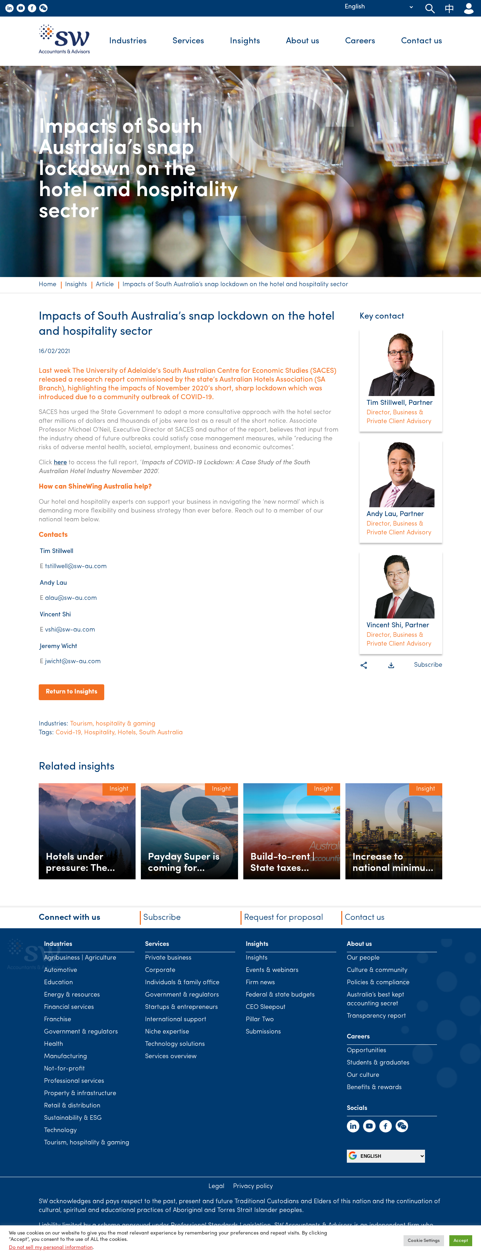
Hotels (127, 733)
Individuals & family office (182, 983)
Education (58, 983)
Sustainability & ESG (73, 1118)
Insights (245, 41)
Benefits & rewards (374, 1088)
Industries (128, 41)
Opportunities (366, 1051)
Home (47, 285)
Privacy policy (253, 1186)
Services (188, 41)
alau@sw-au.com (71, 598)
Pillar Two (260, 1020)
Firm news (260, 983)
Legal (216, 1186)
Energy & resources (72, 995)
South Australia (161, 733)
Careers (360, 41)
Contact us (421, 41)
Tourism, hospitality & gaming (112, 724)
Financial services (69, 1007)
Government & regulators (81, 1032)
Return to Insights (71, 692)
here (60, 463)
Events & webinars (272, 970)
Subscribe (428, 665)
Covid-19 (68, 733)
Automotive (60, 970)
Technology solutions (175, 1044)
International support (175, 1020)
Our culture (363, 1075)
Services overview (170, 1057)
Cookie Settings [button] (424, 1240)
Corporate (160, 970)
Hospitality (99, 733)
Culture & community (377, 970)
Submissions (263, 1032)
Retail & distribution (72, 1106)
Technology (60, 1131)
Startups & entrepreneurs (181, 1007)
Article (105, 285)
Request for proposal (283, 917)
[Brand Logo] (69, 41)
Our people (363, 958)
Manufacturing (65, 1057)
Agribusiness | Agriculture (80, 958)
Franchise (57, 1020)
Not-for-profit (64, 1069)
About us (302, 41)
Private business (168, 958)
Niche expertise (167, 1032)
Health (53, 1044)
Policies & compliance (378, 983)
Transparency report (376, 1016)
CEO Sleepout (266, 1007)
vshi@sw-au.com (70, 630)
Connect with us (69, 917)
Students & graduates (378, 1063)
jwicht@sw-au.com (73, 662)
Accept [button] (461, 1240)
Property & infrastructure (80, 1094)
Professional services (74, 1081)
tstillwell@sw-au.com (76, 567)
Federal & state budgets (280, 995)
